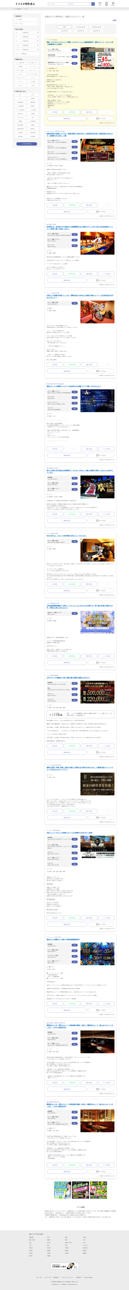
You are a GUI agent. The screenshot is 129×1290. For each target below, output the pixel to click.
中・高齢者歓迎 (20, 106)
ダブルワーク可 (20, 117)
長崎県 (84, 1253)
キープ (100, 3)
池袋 (66, 1237)
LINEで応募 (72, 112)
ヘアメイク (20, 81)
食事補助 (20, 121)
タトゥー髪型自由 (20, 109)
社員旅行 (33, 125)
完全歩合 (24, 53)
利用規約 (55, 1277)
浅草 (30, 1242)
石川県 (30, 1253)
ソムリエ (20, 74)
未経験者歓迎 (20, 102)
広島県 (66, 1253)
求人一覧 (39, 1277)
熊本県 (30, 1256)
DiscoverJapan (88, 1277)
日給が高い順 (80, 30)
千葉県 (66, 1248)
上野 (84, 1240)
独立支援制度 (20, 125)
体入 (20, 94)
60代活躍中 (32, 136)
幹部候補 (20, 66)
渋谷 (48, 1237)
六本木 (84, 1237)
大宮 (30, 1245)
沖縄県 (48, 1256)
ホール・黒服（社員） (20, 62)
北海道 (30, 1250)
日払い (32, 94)
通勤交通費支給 (20, 128)
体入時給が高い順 (96, 27)
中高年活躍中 (33, 132)
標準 (64, 27)
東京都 (30, 1248)
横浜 (48, 1245)
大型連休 (33, 113)
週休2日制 (20, 113)
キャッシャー (33, 66)
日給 (62, 408)
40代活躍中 (20, 132)
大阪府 (48, 1253)
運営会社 (78, 1277)
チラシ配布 (32, 81)
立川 (84, 1242)
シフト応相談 (33, 109)
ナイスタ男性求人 (17, 9)
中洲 (66, 1245)
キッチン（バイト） (33, 70)
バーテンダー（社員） (32, 74)
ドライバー (32, 77)
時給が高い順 (96, 30)
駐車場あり (32, 128)
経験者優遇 (32, 102)
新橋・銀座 (32, 1240)
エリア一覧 (47, 1277)
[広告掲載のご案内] (64, 1266)
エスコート (20, 85)
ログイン (113, 3)
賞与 (33, 117)
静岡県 (66, 1250)
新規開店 (33, 98)
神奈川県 (85, 1248)
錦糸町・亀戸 (68, 1242)
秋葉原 (48, 1240)
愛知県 (84, 1250)
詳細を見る (67, 118)
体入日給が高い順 (80, 27)
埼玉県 (48, 1248)
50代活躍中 (20, 136)
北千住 (48, 1242)
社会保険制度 (33, 121)
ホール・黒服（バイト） (33, 62)
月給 (62, 50)
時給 (62, 141)
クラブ (26, 9)
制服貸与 (33, 106)
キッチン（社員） (20, 70)
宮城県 (48, 1250)
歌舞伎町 (31, 1237)
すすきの (85, 1245)
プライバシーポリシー (67, 1277)
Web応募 (55, 112)
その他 (32, 85)
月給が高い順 (64, 30)
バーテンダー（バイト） (20, 77)
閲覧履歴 (106, 3)
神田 (66, 1240)
